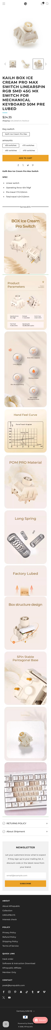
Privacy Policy (9, 932)
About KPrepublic (11, 906)
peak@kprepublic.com (13, 985)
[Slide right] (45, 64)
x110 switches (29, 150)
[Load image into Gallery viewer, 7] (38, 64)
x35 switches (10, 145)
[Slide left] (5, 64)
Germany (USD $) (24, 1011)
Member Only (9, 972)
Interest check (9, 919)
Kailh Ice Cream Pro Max (16, 134)
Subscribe (25, 884)
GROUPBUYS (8, 915)
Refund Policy (9, 937)
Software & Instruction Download (18, 963)
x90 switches (11, 150)
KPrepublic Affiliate (11, 968)
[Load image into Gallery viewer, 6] (25, 64)
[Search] (47, 3)
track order (7, 959)
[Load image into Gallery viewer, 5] (12, 64)
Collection (7, 910)
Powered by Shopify (25, 1023)
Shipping (6, 121)
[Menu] (3, 3)
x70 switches (28, 145)
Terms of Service (10, 946)
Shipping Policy (10, 941)
